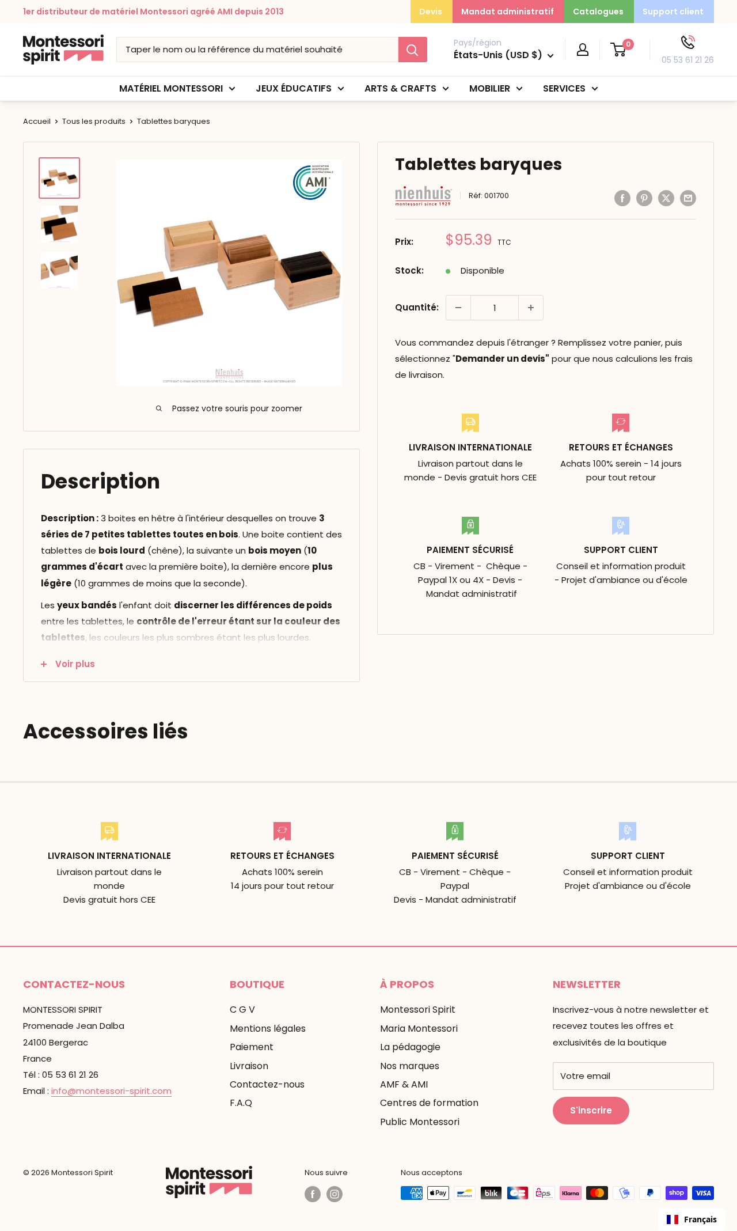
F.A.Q (241, 1102)
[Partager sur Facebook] (622, 198)
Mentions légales (268, 1028)
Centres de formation (429, 1102)
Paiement (251, 1047)
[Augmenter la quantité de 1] (531, 308)
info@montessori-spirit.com (111, 1091)
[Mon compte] (582, 49)
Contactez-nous (267, 1084)
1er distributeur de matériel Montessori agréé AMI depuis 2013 (153, 11)
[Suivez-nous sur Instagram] (334, 1194)
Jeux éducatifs (294, 88)
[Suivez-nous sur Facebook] (313, 1194)
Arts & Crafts (400, 88)
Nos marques (409, 1066)
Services (564, 88)
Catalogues (598, 11)
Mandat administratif (507, 11)
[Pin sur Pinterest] (644, 198)
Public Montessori (419, 1121)
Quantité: (417, 307)
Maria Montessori (419, 1028)
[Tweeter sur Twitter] (666, 198)
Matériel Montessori (171, 88)
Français (700, 1219)
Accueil (37, 121)
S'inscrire (591, 1110)
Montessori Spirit (417, 1009)
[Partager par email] (688, 198)
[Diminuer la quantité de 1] (458, 308)
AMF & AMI (404, 1084)
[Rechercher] (412, 49)
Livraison (249, 1066)
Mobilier (489, 88)
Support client (673, 11)
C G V (242, 1009)
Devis (430, 11)
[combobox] (691, 1219)
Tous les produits (94, 121)
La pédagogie (410, 1047)
